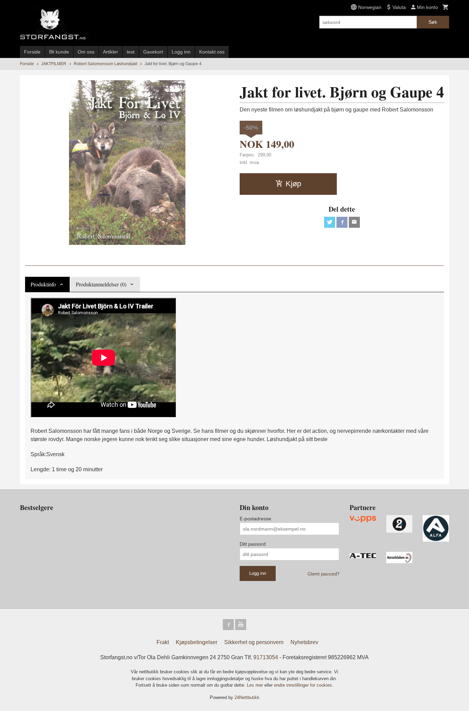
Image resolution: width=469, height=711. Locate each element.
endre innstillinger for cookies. (303, 685)
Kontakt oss (212, 52)
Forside (32, 52)
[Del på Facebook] (341, 222)
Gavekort (153, 52)
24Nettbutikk (247, 697)
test (131, 52)
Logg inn (181, 52)
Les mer (255, 685)
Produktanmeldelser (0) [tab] (101, 284)
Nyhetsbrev (304, 642)
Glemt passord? (323, 574)
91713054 (265, 657)
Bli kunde (59, 52)
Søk (432, 22)
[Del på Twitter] (329, 222)
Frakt (163, 642)
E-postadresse (255, 518)
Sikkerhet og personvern (254, 642)
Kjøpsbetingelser (196, 642)
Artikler (110, 52)
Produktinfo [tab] (43, 284)
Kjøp (293, 183)
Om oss (86, 52)
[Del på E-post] (354, 222)
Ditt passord (253, 544)
